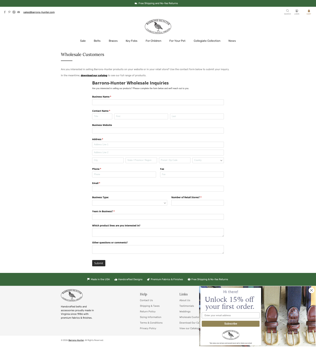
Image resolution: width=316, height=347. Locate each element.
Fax (162, 168)
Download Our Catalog (192, 322)
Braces (113, 40)
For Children (153, 40)
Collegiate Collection (207, 40)
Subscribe (230, 323)
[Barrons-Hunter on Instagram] (15, 12)
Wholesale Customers (191, 317)
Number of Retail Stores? (191, 197)
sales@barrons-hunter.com (39, 12)
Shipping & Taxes (150, 305)
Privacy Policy (148, 328)
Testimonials (186, 305)
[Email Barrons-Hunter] (19, 12)
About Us (184, 300)
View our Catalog (189, 328)
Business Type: (100, 197)
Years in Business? (108, 211)
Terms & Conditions (151, 322)
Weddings (185, 311)
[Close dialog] (311, 290)
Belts (97, 40)
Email (101, 183)
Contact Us (146, 300)
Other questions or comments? (110, 242)
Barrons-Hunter (76, 340)
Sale (83, 40)
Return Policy (148, 311)
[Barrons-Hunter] (158, 26)
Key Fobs (131, 40)
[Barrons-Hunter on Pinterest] (10, 12)
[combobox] (208, 160)
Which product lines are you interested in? (116, 225)
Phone (101, 168)
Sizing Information (150, 317)
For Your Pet (177, 40)
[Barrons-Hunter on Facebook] (5, 12)
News (232, 40)
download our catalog (94, 75)
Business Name (106, 96)
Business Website (102, 125)
